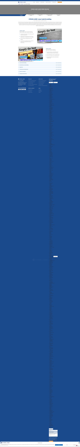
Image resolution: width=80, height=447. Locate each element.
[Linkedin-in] (20, 89)
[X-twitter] (22, 89)
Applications (42, 2)
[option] (51, 84)
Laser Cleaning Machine (58, 15)
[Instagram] (25, 89)
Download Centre (30, 92)
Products (37, 2)
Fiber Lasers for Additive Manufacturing (49, 15)
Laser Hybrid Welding (21, 15)
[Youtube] (21, 89)
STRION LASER (54, 2)
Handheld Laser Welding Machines (31, 15)
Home (34, 2)
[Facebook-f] (18, 89)
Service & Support (48, 2)
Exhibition (40, 92)
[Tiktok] (24, 89)
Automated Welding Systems (40, 15)
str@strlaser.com (22, 81)
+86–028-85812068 (21, 80)
